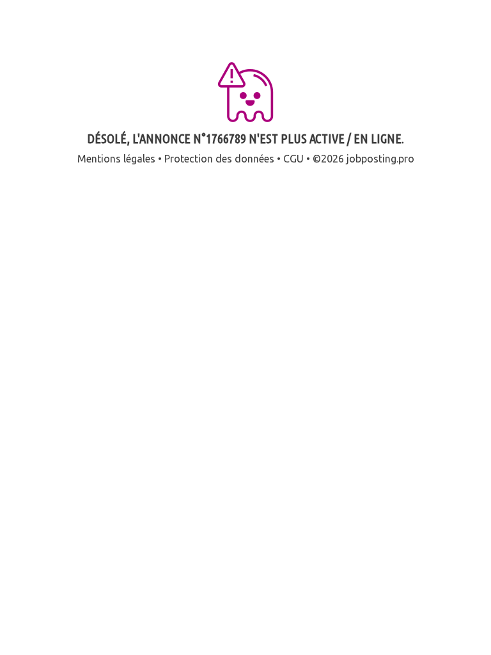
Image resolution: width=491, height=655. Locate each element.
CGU (293, 158)
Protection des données (219, 158)
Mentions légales (116, 158)
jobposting (371, 158)
